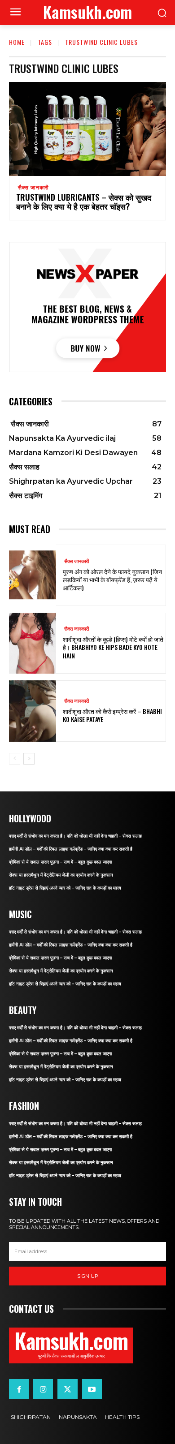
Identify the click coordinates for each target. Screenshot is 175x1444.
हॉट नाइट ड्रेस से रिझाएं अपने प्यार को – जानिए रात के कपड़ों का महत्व (65, 888)
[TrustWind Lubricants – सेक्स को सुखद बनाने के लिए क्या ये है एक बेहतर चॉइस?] (87, 129)
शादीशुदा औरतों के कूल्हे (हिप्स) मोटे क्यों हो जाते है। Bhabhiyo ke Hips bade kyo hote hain (113, 647)
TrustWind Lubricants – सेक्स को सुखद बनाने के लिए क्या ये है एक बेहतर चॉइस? (83, 201)
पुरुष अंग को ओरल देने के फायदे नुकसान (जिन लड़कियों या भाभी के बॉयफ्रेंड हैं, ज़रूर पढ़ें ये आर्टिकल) (112, 579)
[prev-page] (14, 759)
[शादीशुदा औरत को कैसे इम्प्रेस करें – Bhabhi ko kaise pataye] (32, 711)
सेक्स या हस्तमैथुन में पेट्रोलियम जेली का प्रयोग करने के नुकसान (61, 875)
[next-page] (29, 759)
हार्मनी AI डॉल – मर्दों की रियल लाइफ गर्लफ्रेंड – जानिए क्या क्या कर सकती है (70, 849)
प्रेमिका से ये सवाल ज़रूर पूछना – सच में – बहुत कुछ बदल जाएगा (60, 862)
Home (17, 42)
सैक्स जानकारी (32, 187)
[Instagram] (43, 1389)
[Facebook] (19, 1389)
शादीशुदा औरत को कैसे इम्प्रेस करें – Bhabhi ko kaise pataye (112, 715)
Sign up (87, 1276)
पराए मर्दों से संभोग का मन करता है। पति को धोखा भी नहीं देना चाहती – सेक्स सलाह (75, 836)
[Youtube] (92, 1389)
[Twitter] (67, 1389)
